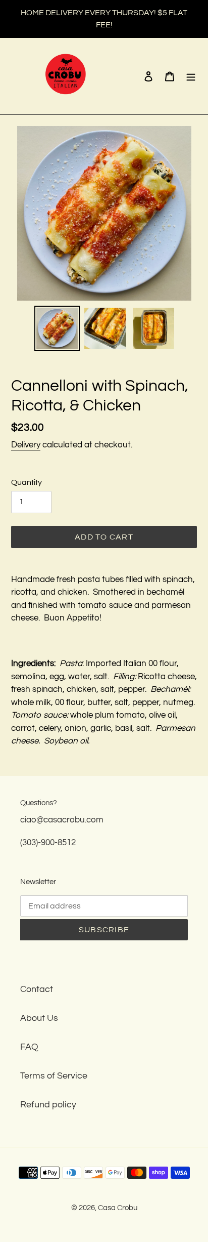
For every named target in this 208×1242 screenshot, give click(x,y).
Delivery (25, 444)
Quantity (26, 482)
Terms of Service (53, 1076)
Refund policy (48, 1104)
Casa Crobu (117, 1208)
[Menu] (190, 76)
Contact (36, 989)
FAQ (29, 1047)
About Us (39, 1018)
